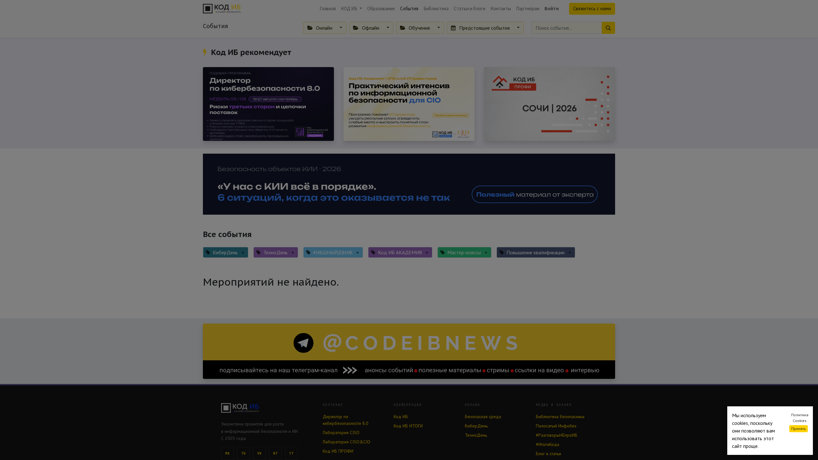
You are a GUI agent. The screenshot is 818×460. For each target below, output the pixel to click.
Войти (551, 8)
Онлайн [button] (324, 28)
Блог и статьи (548, 453)
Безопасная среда (483, 416)
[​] (206, 52)
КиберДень (476, 426)
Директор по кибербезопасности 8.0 (345, 420)
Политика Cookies (799, 417)
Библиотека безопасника (560, 416)
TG (243, 453)
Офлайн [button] (371, 28)
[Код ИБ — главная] (267, 408)
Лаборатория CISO (341, 432)
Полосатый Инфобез (556, 426)
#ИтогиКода (547, 444)
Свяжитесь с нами (592, 8)
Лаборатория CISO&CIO (346, 442)
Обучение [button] (419, 28)
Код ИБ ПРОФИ (338, 451)
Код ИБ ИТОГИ (408, 426)
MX (227, 453)
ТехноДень (476, 435)
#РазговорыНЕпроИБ (556, 435)
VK (259, 453)
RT (275, 453)
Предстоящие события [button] (484, 28)
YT (291, 453)
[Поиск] (608, 28)
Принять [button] (798, 428)
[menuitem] (327, 9)
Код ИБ (401, 416)
